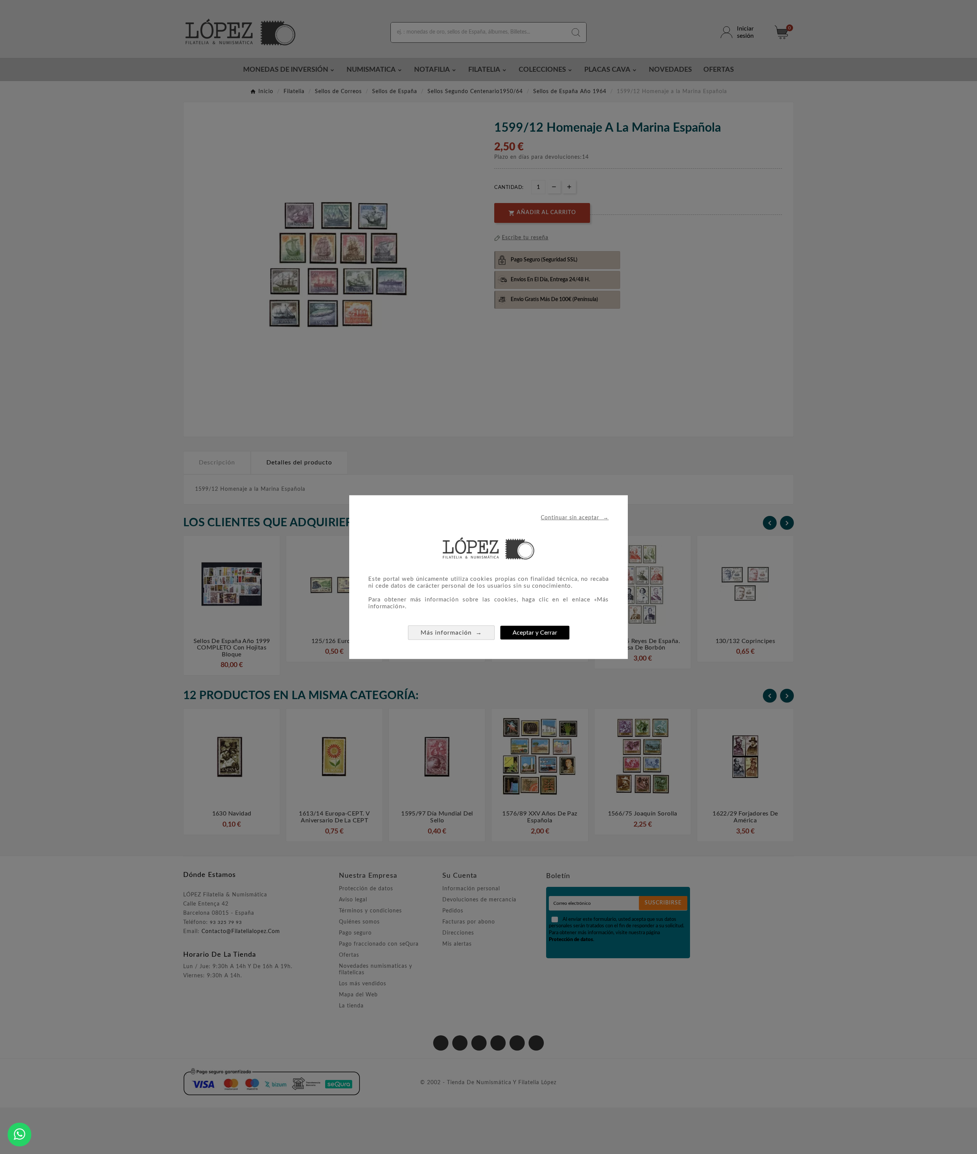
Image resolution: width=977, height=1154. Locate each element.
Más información (451, 632)
